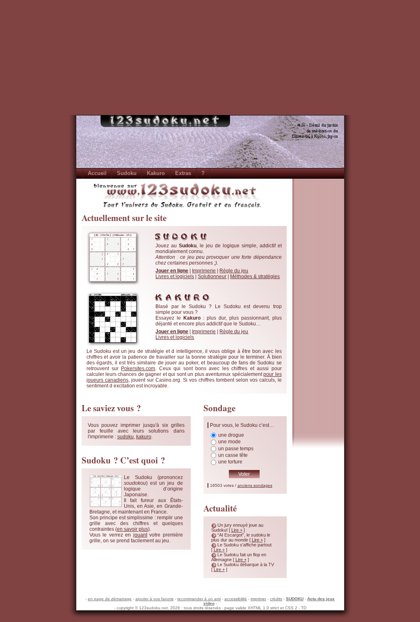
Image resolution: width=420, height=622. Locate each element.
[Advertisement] (210, 57)
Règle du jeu (233, 271)
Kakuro (156, 173)
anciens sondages (254, 485)
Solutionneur (212, 276)
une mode (229, 442)
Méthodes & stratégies (255, 276)
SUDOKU (295, 599)
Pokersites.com (138, 368)
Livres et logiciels (174, 276)
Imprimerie (204, 271)
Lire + (236, 530)
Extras (183, 173)
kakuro (143, 437)
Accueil (97, 173)
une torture (230, 462)
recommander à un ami (199, 599)
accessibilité (235, 599)
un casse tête (233, 455)
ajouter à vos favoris (154, 599)
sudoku (125, 437)
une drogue (231, 435)
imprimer (258, 599)
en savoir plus (132, 529)
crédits (276, 599)
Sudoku (127, 173)
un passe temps (235, 449)
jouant (140, 535)
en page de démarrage (110, 599)
